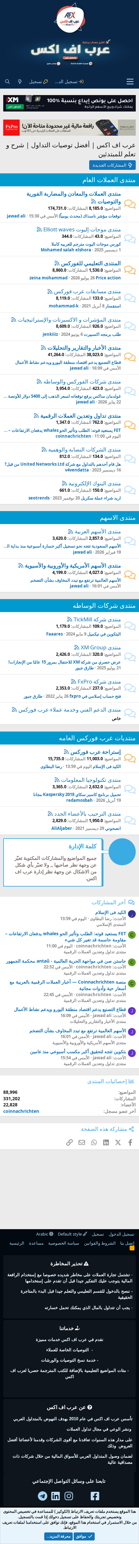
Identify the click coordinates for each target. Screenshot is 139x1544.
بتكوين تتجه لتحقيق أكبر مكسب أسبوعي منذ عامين (78, 1051)
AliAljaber (61, 828)
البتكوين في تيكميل (104, 634)
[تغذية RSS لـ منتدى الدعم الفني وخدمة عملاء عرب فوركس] (14, 709)
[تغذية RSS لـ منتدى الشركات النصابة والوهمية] (44, 449)
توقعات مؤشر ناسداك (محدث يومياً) (90, 216)
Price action (108, 278)
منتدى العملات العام (109, 179)
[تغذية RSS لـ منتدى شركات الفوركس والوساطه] (39, 381)
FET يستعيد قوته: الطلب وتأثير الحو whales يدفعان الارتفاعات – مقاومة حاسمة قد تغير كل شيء (65, 936)
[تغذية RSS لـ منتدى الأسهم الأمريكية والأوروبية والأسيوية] (21, 565)
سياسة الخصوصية (63, 1243)
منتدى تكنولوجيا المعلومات (91, 779)
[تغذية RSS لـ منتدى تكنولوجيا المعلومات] (57, 779)
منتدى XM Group (101, 647)
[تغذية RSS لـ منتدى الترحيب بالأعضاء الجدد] (50, 813)
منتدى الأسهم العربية (98, 531)
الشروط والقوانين (100, 1243)
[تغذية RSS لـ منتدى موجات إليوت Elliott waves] (39, 229)
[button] (130, 81)
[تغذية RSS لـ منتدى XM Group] (77, 647)
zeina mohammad (48, 278)
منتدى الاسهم (118, 517)
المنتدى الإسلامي (111, 924)
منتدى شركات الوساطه (104, 605)
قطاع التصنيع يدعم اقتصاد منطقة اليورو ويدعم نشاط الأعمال (68, 362)
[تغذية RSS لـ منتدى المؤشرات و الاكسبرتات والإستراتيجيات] (13, 319)
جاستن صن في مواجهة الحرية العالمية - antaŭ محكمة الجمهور (66, 961)
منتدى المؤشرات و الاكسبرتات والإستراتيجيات (69, 319)
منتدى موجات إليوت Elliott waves (82, 229)
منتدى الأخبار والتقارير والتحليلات (84, 347)
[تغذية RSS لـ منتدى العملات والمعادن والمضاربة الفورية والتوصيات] (93, 201)
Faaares (54, 634)
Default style (70, 1234)
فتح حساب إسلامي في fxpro (95, 696)
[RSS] (132, 1249)
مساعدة (36, 1243)
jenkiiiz (50, 334)
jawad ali (16, 216)
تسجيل (98, 1234)
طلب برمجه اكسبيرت (102, 334)
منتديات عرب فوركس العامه (97, 737)
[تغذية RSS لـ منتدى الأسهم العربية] (70, 531)
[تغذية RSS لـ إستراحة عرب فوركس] (66, 751)
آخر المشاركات (108, 902)
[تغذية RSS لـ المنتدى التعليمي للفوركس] (57, 263)
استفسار (113, 306)
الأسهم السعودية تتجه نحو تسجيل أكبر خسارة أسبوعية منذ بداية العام (61, 546)
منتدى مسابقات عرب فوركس (87, 291)
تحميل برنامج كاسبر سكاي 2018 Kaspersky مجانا (77, 794)
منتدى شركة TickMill (97, 619)
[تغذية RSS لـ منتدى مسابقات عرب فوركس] (50, 291)
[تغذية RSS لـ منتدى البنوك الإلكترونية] (64, 483)
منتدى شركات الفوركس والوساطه (82, 381)
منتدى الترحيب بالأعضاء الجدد (87, 813)
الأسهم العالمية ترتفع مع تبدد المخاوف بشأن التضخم (75, 580)
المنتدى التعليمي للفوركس (91, 263)
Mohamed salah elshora (66, 250)
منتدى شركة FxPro (99, 681)
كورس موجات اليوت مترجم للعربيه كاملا (86, 244)
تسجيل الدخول (121, 1234)
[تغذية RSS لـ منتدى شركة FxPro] (73, 681)
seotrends (38, 498)
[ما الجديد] (20, 81)
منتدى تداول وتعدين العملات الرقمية (80, 415)
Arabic (42, 1234)
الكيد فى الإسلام (107, 766)
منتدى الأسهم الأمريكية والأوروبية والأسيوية (73, 565)
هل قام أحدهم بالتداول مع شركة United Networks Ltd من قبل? (63, 464)
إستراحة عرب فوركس (95, 751)
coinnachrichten (73, 436)
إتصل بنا (127, 1243)
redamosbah (79, 800)
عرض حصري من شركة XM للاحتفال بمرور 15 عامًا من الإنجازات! (64, 662)
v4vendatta (77, 470)
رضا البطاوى (51, 766)
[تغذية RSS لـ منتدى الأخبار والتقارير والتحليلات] (43, 347)
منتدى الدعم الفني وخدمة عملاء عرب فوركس (69, 709)
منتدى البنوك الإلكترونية (95, 483)
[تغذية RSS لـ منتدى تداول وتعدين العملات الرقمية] (36, 415)
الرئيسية (16, 1243)
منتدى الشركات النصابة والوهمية (84, 449)
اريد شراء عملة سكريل (101, 498)
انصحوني (113, 828)
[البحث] (7, 81)
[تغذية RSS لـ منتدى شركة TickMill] (69, 619)
